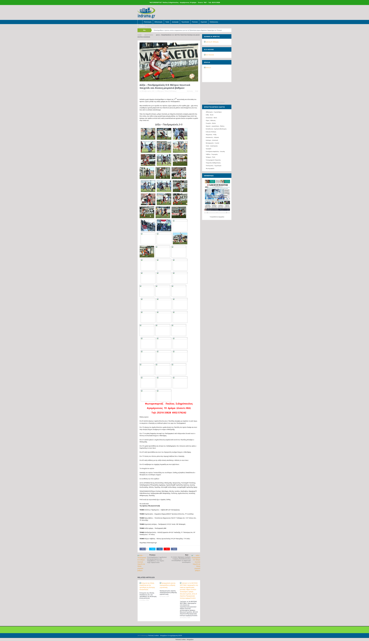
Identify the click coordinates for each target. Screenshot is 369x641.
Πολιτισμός (147, 22)
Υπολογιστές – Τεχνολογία (213, 165)
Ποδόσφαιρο (173, 91)
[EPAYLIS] (216, 73)
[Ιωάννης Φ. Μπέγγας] (211, 42)
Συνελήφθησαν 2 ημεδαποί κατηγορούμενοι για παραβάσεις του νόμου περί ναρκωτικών (157, 559)
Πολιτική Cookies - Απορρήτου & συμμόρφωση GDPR (165, 635)
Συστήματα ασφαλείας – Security (215, 151)
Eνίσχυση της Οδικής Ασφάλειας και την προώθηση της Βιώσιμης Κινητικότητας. (148, 595)
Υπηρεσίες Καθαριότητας (213, 163)
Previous (152, 555)
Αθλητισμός (158, 22)
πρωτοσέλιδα (214, 217)
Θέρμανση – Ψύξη (211, 134)
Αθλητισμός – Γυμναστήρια (213, 112)
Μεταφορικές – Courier (212, 143)
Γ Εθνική (166, 91)
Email (196, 91)
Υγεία (167, 22)
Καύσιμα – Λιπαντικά (212, 140)
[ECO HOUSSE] (209, 55)
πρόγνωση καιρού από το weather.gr (216, 102)
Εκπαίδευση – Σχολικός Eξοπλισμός (216, 129)
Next (186, 555)
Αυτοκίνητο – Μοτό (211, 118)
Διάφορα (142, 26)
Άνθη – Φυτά (209, 115)
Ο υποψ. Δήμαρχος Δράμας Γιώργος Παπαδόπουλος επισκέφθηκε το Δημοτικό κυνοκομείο (181, 559)
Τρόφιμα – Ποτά (210, 157)
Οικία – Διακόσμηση (212, 146)
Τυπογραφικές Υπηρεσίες (213, 160)
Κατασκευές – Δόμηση (212, 137)
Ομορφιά (208, 149)
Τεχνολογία (185, 22)
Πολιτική (195, 22)
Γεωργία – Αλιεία (211, 123)
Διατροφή (175, 22)
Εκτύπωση (190, 91)
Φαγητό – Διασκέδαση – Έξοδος (215, 126)
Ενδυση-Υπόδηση (211, 132)
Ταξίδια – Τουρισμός (212, 154)
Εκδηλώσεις (214, 22)
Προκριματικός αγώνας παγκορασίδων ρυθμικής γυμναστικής (168, 592)
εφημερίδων (221, 217)
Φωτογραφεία (210, 168)
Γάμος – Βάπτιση (210, 120)
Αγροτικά (204, 22)
